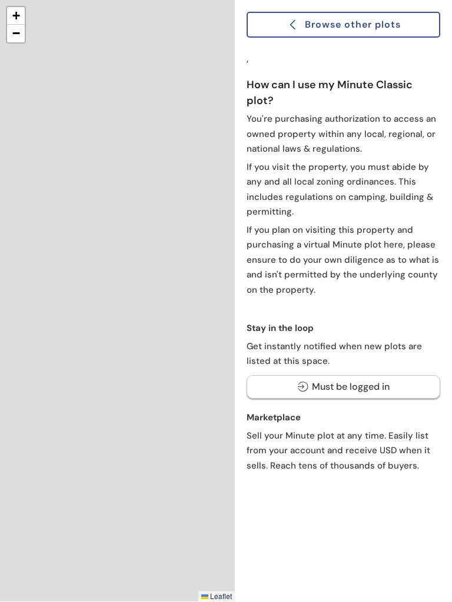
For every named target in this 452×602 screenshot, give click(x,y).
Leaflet (220, 596)
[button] (16, 16)
